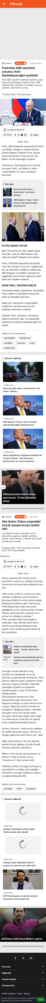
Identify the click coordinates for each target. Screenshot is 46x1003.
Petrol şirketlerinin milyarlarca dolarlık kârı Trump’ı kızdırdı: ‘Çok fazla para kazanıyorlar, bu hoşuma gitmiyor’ (22, 458)
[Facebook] (15, 958)
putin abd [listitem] (21, 343)
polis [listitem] (19, 789)
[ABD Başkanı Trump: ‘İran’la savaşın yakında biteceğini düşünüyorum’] (23, 202)
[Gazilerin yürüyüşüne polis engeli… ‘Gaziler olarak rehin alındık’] (23, 649)
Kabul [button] (41, 1000)
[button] (25, 63)
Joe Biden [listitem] (8, 343)
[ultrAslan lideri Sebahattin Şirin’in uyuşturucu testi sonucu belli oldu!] (23, 660)
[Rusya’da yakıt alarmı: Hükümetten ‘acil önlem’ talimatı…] (23, 192)
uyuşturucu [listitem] (31, 789)
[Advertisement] (23, 33)
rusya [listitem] (32, 343)
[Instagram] (31, 958)
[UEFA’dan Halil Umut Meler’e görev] (23, 925)
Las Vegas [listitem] (8, 789)
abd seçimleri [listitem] (9, 338)
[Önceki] (4, 487)
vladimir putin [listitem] (9, 348)
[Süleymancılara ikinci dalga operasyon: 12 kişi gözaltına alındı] (23, 487)
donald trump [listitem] (24, 338)
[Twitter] (23, 958)
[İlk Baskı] (16, 3)
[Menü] (4, 3)
